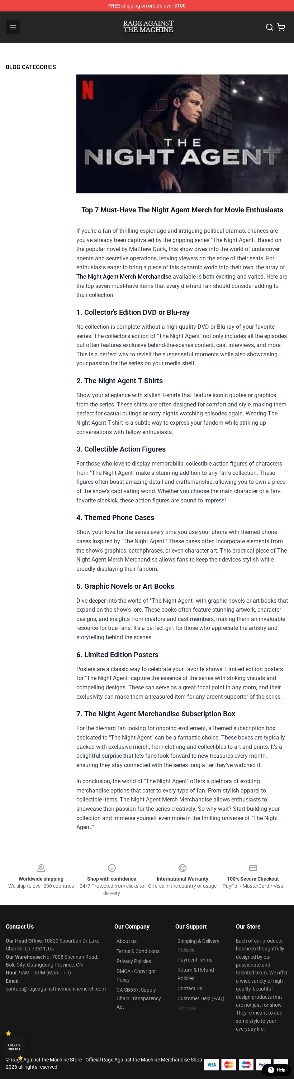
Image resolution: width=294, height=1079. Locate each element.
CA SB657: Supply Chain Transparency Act (139, 998)
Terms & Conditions (138, 951)
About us (127, 941)
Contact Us (189, 988)
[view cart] (281, 27)
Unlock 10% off (14, 1047)
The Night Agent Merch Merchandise (123, 276)
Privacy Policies (134, 961)
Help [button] (281, 1070)
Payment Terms (194, 960)
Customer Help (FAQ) (200, 998)
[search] (269, 27)
